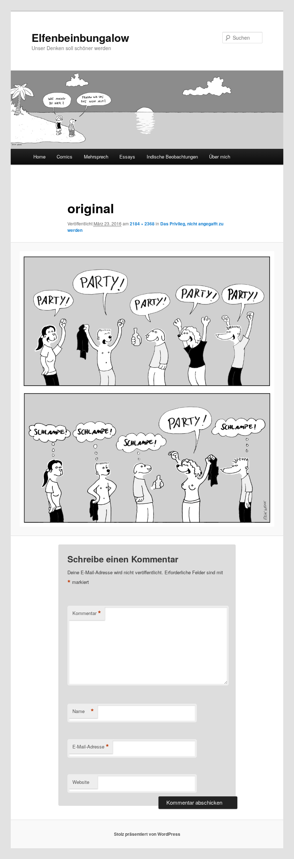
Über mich (219, 156)
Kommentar (86, 613)
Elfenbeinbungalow (80, 37)
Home (39, 156)
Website (80, 782)
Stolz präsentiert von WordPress (147, 834)
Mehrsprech (96, 156)
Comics (64, 156)
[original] (147, 389)
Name (83, 711)
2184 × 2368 (142, 223)
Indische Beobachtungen (172, 156)
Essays (127, 156)
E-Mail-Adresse (90, 746)
